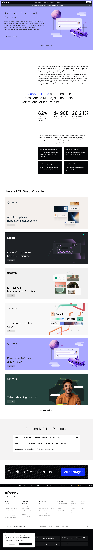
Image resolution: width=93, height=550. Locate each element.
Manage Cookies (43, 526)
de (87, 526)
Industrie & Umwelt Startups (28, 510)
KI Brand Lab (59, 505)
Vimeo (82, 508)
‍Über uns (73, 505)
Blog (72, 510)
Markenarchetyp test (43, 503)
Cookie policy (51, 526)
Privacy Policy (65, 526)
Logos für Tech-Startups (10, 515)
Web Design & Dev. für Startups (11, 506)
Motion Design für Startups (10, 510)
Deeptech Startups (26, 508)
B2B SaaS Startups (26, 503)
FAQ (72, 515)
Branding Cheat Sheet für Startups (46, 508)
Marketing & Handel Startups (28, 516)
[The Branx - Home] (5, 2)
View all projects (46, 410)
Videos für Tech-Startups (10, 519)
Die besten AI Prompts (44, 506)
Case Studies (74, 503)
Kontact (72, 512)
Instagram (83, 505)
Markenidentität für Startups (11, 503)
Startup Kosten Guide (43, 510)
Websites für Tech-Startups (10, 517)
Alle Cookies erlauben (25, 544)
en (83, 526)
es (85, 526)
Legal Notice (58, 526)
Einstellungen (12, 544)
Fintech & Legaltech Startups (28, 506)
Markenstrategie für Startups (11, 508)
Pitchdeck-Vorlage (43, 513)
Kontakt (89, 2)
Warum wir (73, 508)
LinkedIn (82, 503)
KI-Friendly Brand (60, 510)
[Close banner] (89, 5)
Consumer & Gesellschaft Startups (29, 519)
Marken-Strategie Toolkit (44, 515)
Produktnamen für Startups (10, 513)
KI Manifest (59, 508)
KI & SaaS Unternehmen (62, 503)
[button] (38, 2)
